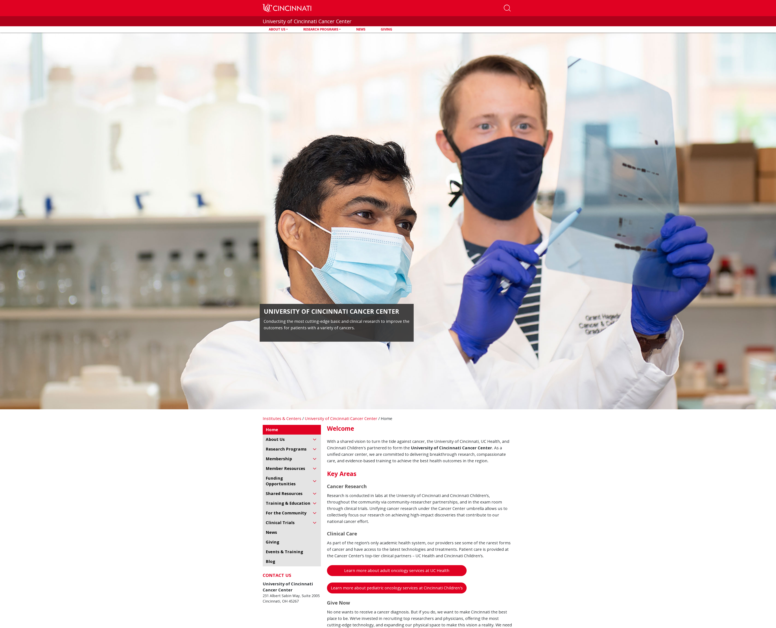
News (360, 29)
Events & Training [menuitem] (284, 551)
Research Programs (320, 29)
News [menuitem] (271, 532)
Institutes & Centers (282, 418)
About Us (277, 29)
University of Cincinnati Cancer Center (307, 21)
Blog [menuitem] (270, 561)
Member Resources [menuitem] (285, 468)
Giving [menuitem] (272, 542)
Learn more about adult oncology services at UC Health (396, 570)
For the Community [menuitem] (286, 513)
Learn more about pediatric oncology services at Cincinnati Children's (397, 588)
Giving (386, 29)
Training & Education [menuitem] (288, 503)
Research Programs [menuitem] (286, 449)
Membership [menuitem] (279, 458)
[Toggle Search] (507, 8)
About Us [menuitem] (275, 439)
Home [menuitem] (272, 429)
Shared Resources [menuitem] (284, 493)
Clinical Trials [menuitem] (280, 522)
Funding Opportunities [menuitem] (281, 481)
